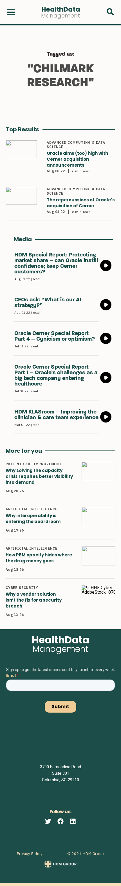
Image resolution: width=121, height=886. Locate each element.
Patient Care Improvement (34, 464)
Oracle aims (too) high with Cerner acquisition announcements (77, 159)
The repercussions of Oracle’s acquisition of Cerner (81, 203)
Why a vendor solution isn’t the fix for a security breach (34, 600)
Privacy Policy (29, 853)
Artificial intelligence (31, 509)
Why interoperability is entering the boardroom (33, 518)
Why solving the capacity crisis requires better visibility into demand (39, 476)
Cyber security (22, 587)
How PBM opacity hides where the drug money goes (39, 558)
